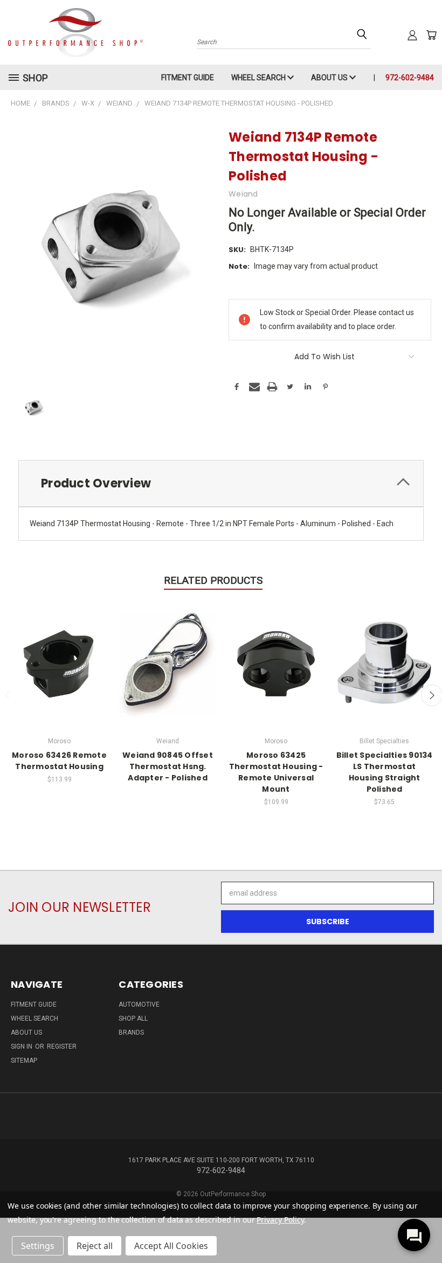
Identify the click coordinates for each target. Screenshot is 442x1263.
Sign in (22, 1046)
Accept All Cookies (171, 1246)
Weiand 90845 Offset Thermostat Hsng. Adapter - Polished (167, 766)
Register (62, 1046)
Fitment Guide (187, 77)
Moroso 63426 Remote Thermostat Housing (59, 761)
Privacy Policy (280, 1220)
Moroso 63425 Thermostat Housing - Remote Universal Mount (276, 772)
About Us (330, 77)
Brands (131, 1032)
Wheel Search (259, 77)
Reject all (95, 1246)
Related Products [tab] (213, 580)
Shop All (133, 1018)
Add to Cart (59, 662)
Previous (425, 1229)
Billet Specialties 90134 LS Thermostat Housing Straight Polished (384, 772)
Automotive (139, 1004)
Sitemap (24, 1060)
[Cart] (431, 35)
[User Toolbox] (412, 35)
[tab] (221, 483)
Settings (37, 1246)
